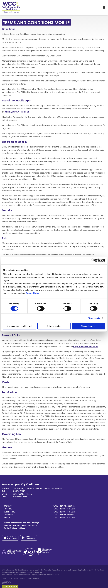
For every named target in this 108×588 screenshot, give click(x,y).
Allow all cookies (88, 326)
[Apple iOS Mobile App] (11, 538)
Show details (94, 318)
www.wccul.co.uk (20, 497)
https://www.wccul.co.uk (17, 112)
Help (4, 578)
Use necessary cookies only (20, 326)
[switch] (41, 308)
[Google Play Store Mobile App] (29, 538)
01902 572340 (19, 491)
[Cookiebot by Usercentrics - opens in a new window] (93, 260)
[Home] (9, 7)
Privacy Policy (33, 578)
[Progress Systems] (6, 582)
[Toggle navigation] (104, 7)
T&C (10, 578)
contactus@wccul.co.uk (23, 494)
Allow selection (54, 326)
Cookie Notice (33, 293)
